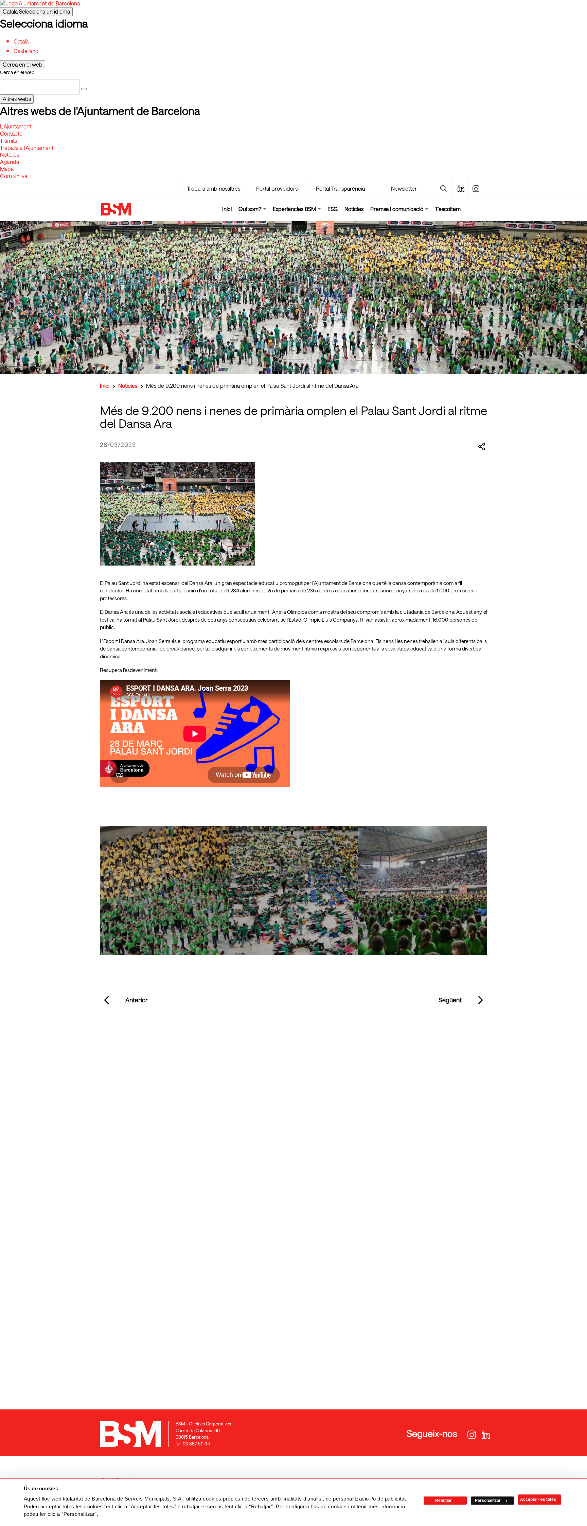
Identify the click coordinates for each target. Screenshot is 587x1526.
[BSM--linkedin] (460, 188)
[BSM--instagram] (478, 188)
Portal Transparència (340, 188)
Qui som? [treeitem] (250, 209)
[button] (164, 890)
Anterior (136, 1000)
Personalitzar (488, 1500)
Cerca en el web (17, 72)
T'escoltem (448, 209)
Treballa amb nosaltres (213, 188)
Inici (227, 209)
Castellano (26, 51)
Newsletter (404, 188)
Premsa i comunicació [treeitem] (397, 209)
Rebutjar (443, 1500)
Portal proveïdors (277, 188)
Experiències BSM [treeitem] (295, 209)
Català (36, 11)
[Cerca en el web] (84, 89)
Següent (450, 1000)
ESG (332, 209)
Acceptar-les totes (538, 1499)
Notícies (353, 209)
